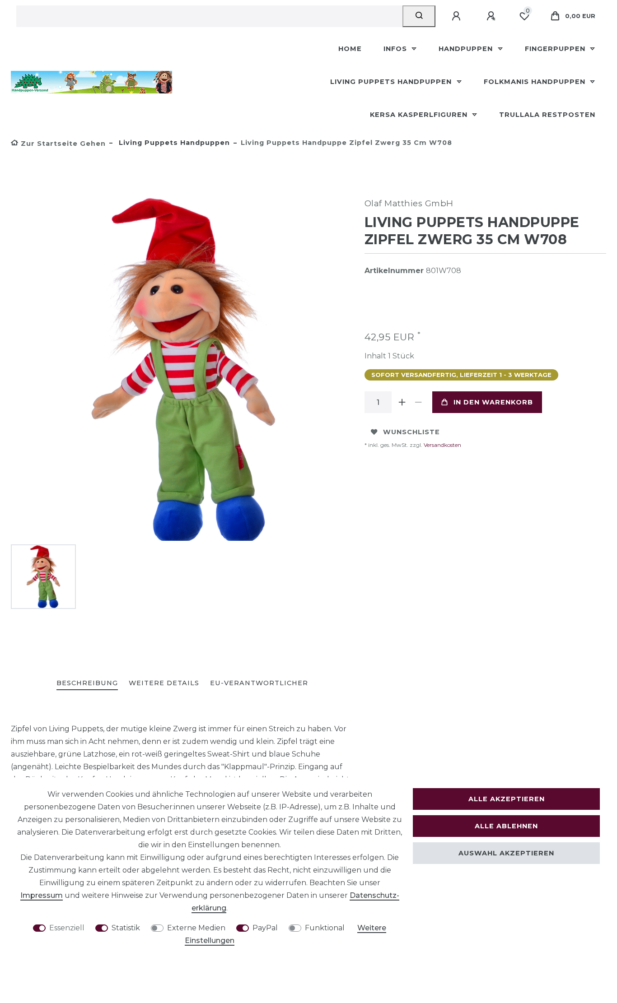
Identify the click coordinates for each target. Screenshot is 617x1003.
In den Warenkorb (493, 402)
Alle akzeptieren (506, 799)
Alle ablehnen (506, 826)
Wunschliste (411, 432)
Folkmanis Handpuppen (536, 82)
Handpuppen (467, 49)
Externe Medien (196, 928)
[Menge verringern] (419, 402)
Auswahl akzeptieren (506, 853)
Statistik (126, 928)
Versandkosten (441, 444)
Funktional (325, 928)
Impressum (41, 895)
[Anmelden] (457, 16)
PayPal (265, 928)
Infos (396, 49)
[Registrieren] (492, 16)
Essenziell (66, 928)
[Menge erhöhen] (402, 402)
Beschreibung (87, 683)
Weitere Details (164, 683)
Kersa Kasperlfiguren (420, 115)
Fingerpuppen (556, 49)
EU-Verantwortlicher (259, 683)
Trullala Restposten (547, 115)
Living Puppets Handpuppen (392, 82)
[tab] (87, 684)
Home (350, 49)
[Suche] (418, 16)
